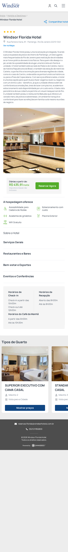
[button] (32, 169)
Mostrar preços (25, 407)
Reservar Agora (47, 185)
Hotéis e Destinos (16, 15)
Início (2, 15)
